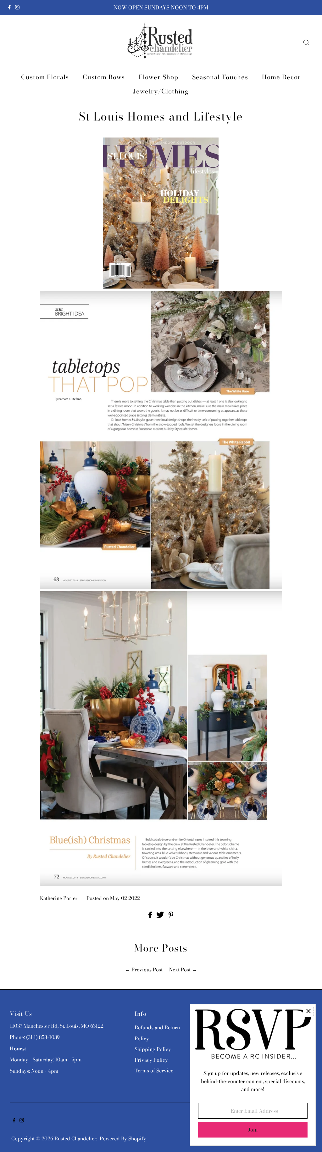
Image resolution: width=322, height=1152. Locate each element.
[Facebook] (9, 7)
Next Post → (183, 969)
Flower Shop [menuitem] (158, 77)
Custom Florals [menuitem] (45, 77)
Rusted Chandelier (75, 1138)
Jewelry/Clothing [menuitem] (161, 91)
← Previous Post (144, 969)
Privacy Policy (151, 1060)
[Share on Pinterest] (171, 916)
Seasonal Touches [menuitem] (220, 77)
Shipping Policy (153, 1049)
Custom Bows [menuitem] (104, 77)
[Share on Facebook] (150, 916)
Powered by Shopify (123, 1138)
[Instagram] (17, 7)
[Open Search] (306, 42)
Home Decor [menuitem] (281, 77)
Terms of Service (154, 1070)
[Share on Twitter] (160, 916)
